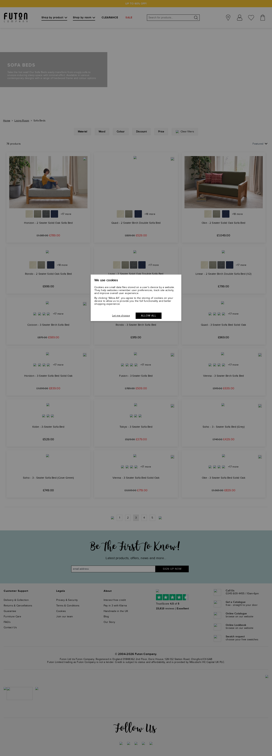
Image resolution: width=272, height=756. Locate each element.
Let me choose (121, 315)
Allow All (148, 315)
